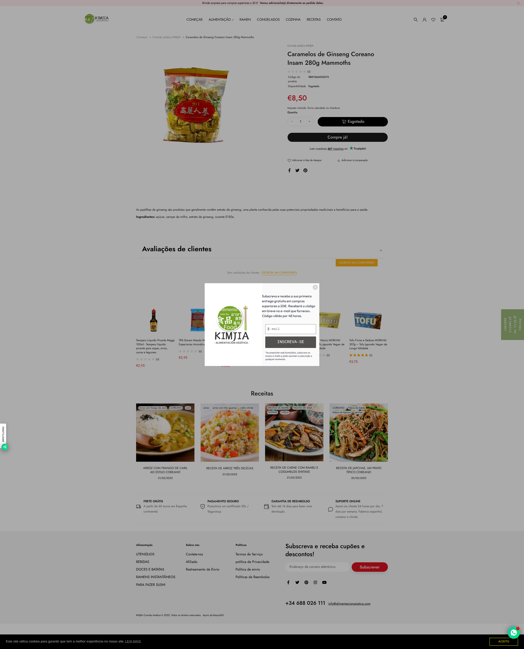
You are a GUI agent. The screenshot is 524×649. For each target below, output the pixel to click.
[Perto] (315, 287)
